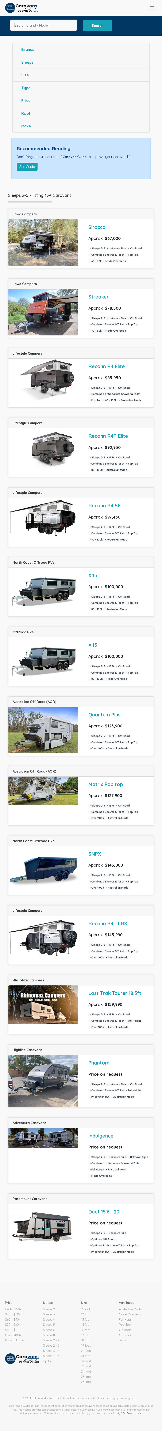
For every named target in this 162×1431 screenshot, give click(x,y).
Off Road (125, 1335)
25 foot (86, 1377)
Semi (122, 1340)
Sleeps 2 (49, 1309)
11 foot (85, 1309)
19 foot (86, 1345)
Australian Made (130, 1309)
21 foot (85, 1356)
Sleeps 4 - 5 (51, 1356)
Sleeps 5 (49, 1325)
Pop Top (125, 1325)
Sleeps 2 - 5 (51, 1345)
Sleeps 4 (49, 1320)
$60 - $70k (12, 1320)
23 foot (86, 1366)
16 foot (85, 1330)
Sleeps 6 (49, 1330)
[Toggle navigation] (152, 7)
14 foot (85, 1325)
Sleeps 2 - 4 (51, 1340)
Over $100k (13, 1335)
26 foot (86, 1382)
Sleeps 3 (49, 1314)
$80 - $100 (12, 1330)
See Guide (27, 167)
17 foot (85, 1335)
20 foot (86, 1351)
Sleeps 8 (49, 1335)
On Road (125, 1330)
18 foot (85, 1340)
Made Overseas (130, 1314)
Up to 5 (48, 1361)
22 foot (86, 1361)
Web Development (131, 1413)
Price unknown (15, 1340)
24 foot (86, 1371)
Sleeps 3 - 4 (51, 1351)
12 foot (85, 1314)
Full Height (126, 1320)
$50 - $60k (13, 1314)
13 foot (85, 1320)
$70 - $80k (12, 1325)
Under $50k (13, 1309)
